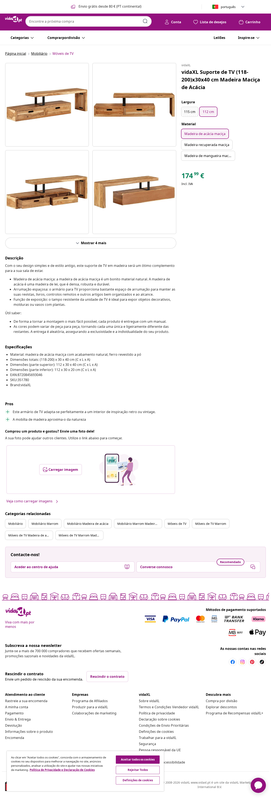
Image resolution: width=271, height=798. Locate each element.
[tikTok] (262, 662)
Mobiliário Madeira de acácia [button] (87, 524)
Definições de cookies (156, 731)
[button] (105, 7)
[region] (85, 771)
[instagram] (242, 662)
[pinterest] (252, 662)
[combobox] (88, 21)
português (228, 7)
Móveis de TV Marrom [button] (210, 524)
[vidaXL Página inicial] (13, 19)
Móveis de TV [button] (177, 524)
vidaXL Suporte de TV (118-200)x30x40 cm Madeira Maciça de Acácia (220, 79)
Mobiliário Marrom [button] (45, 524)
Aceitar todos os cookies (138, 759)
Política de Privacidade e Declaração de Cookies (62, 770)
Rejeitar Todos (138, 770)
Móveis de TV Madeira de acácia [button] (30, 535)
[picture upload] (118, 469)
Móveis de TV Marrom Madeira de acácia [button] (81, 535)
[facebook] (233, 662)
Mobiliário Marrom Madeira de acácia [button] (139, 524)
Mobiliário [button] (15, 524)
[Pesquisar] (145, 21)
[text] (192, 176)
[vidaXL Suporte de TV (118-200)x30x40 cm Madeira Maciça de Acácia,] (47, 104)
